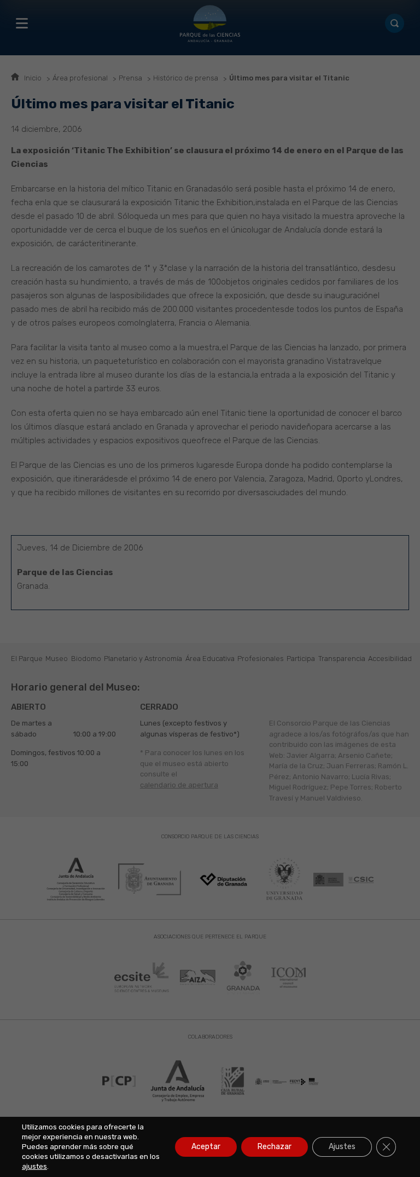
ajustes (34, 1166)
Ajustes (342, 1146)
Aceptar (205, 1146)
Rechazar (274, 1146)
